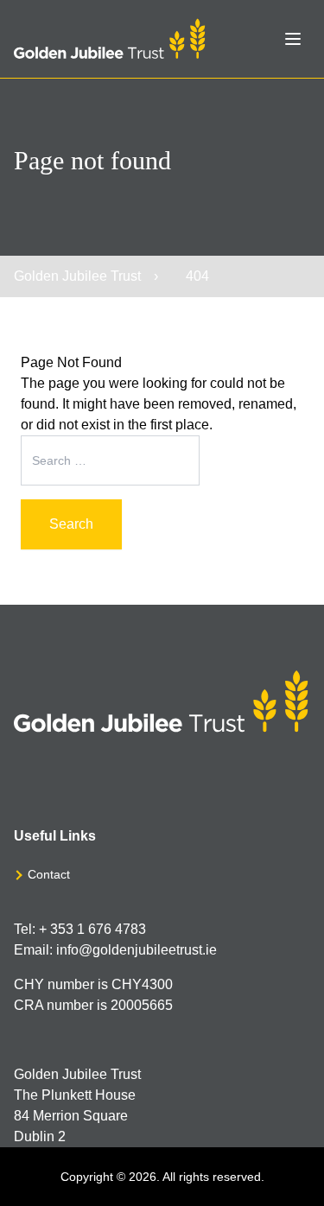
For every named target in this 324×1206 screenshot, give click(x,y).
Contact (49, 874)
